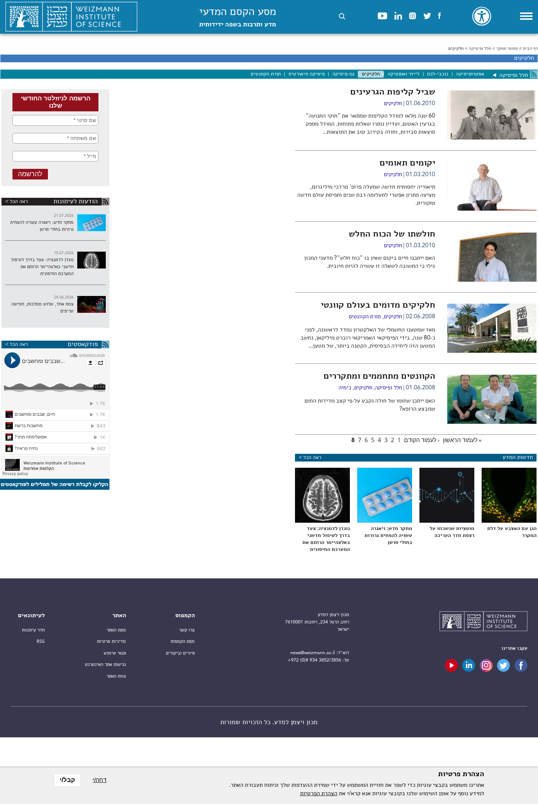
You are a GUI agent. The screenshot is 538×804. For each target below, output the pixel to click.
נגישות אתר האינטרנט (105, 664)
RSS (41, 641)
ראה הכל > (16, 201)
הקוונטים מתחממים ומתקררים (379, 376)
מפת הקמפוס (183, 641)
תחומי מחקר (507, 49)
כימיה (345, 388)
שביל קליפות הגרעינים (392, 92)
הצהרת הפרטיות (318, 794)
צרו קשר (187, 630)
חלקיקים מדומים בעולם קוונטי (378, 305)
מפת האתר (116, 630)
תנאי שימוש (115, 653)
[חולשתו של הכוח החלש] (492, 280)
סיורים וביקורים (180, 653)
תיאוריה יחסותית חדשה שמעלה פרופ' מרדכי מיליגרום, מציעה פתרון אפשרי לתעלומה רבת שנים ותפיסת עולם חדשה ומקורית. (366, 195)
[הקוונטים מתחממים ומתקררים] (492, 422)
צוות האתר (116, 676)
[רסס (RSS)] (534, 74)
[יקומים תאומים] (492, 209)
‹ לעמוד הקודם (422, 440)
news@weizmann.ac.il (312, 653)
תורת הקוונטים (365, 317)
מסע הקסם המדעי (237, 17)
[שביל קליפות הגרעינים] (492, 138)
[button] (342, 16)
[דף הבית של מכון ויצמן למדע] (71, 17)
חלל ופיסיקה (480, 49)
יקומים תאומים (407, 163)
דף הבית (530, 49)
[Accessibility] (481, 16)
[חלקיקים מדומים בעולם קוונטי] (492, 351)
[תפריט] (526, 16)
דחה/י (100, 780)
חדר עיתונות (33, 630)
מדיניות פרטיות (111, 641)
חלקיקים (393, 104)
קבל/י (67, 780)
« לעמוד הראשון (462, 440)
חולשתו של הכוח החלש (392, 234)
